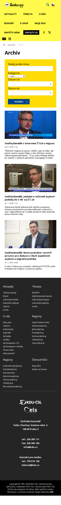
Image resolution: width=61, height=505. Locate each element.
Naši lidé (7, 332)
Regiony (9, 23)
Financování (8, 350)
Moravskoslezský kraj (12, 386)
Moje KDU (40, 23)
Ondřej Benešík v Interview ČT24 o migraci (29, 143)
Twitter (50, 32)
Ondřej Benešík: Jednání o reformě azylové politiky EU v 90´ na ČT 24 (30, 198)
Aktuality (10, 14)
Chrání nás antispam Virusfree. (20, 489)
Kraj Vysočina (9, 372)
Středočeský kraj (39, 326)
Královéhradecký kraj (12, 366)
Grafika (6, 339)
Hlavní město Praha (40, 322)
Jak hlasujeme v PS (11, 343)
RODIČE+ (36, 292)
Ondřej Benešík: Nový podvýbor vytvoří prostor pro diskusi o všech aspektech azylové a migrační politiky (28, 255)
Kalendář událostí (11, 303)
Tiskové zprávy (9, 292)
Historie (6, 326)
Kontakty (7, 336)
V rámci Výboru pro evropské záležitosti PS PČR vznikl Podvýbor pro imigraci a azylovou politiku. (30, 267)
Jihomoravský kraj (11, 376)
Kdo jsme (7, 322)
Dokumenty (8, 329)
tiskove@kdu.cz (30, 465)
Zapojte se (31, 32)
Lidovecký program (40, 299)
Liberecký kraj (38, 343)
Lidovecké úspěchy (40, 303)
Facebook (44, 32)
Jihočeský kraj (38, 329)
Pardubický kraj (10, 369)
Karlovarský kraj (39, 336)
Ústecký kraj (37, 339)
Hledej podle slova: (19, 64)
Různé (5, 296)
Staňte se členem (39, 369)
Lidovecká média (10, 299)
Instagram (10, 39)
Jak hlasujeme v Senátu (13, 346)
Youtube (4, 39)
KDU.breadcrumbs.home (4, 45)
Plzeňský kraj (37, 332)
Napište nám (12, 32)
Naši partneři (9, 353)
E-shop (24, 23)
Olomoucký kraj (10, 379)
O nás (42, 14)
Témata (28, 14)
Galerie (6, 306)
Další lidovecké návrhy (42, 296)
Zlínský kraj (8, 383)
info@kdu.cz (31, 447)
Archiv (6, 310)
